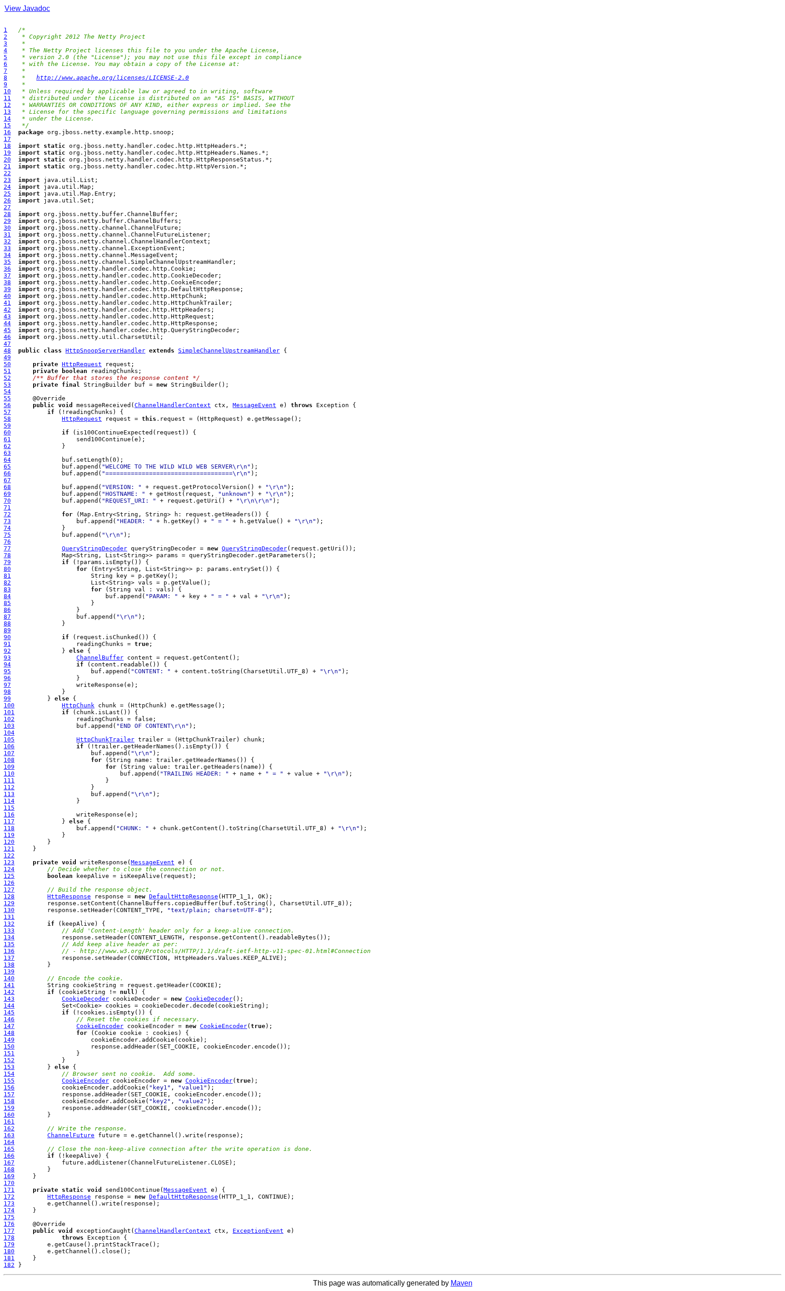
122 (9, 855)
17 (7, 139)
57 (7, 411)
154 (9, 1073)
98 (7, 691)
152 (9, 1060)
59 (7, 425)
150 (9, 1046)
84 (7, 596)
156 (9, 1087)
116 (9, 814)
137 (9, 957)
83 (7, 589)
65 (7, 466)
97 (7, 684)
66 (7, 473)
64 (7, 459)
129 (9, 903)
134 (9, 937)
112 (9, 787)
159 (9, 1107)
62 (7, 446)
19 (7, 152)
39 (7, 289)
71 (7, 507)
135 (9, 944)
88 (7, 623)
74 (7, 527)
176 (9, 1223)
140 (9, 978)
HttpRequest (82, 364)
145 (9, 1012)
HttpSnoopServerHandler (105, 350)
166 (9, 1155)
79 (7, 562)
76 (7, 541)
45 (7, 330)
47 (7, 343)
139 (9, 971)
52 (7, 377)
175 (9, 1217)
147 (9, 1026)
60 (7, 432)
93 (7, 657)
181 (9, 1258)
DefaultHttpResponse (183, 896)
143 (9, 998)
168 (9, 1169)
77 (7, 548)
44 (7, 323)
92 (7, 650)
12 (7, 104)
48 (7, 350)
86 (7, 609)
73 (7, 521)
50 (7, 364)
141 (9, 985)
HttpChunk (78, 705)
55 (7, 398)
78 (7, 555)
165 (9, 1148)
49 (7, 357)
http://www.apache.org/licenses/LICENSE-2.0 (112, 77)
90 (7, 637)
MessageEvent (254, 405)
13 (7, 111)
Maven (461, 1283)
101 (9, 712)
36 (7, 268)
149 (9, 1039)
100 (9, 705)
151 (9, 1053)
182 (9, 1264)
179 (9, 1244)
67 (7, 480)
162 (9, 1128)
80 (7, 568)
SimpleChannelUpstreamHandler (229, 350)
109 (9, 766)
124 (9, 869)
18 (7, 145)
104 (9, 732)
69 (7, 493)
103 (9, 725)
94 (7, 664)
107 (9, 753)
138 (9, 964)
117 (9, 821)
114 (9, 800)
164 (9, 1142)
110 (9, 773)
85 (7, 603)
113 (9, 794)
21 (7, 166)
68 (7, 487)
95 (7, 671)
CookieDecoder (85, 998)
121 (9, 848)
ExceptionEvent (258, 1230)
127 (9, 889)
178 (9, 1237)
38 (7, 282)
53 (7, 384)
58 (7, 418)
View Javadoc (27, 8)
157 (9, 1094)
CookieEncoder (100, 1026)
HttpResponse (69, 896)
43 (7, 316)
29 (7, 220)
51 (7, 371)
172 (9, 1196)
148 (9, 1032)
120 (9, 841)
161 (9, 1121)
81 (7, 575)
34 (7, 255)
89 (7, 630)
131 (9, 916)
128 (9, 896)
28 (7, 214)
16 (7, 132)
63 (7, 452)
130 (9, 910)
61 (7, 439)
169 (9, 1176)
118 (9, 828)
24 (7, 186)
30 (7, 227)
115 (9, 807)
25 (7, 193)
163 (9, 1135)
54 (7, 391)
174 (9, 1210)
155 (9, 1080)
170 (9, 1183)
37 (7, 275)
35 (7, 261)
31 (7, 234)
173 (9, 1203)
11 (7, 98)
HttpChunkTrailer (105, 739)
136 (9, 951)
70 (7, 500)
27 (7, 207)
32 (7, 241)
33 (7, 248)
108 (9, 759)
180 (9, 1251)
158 (9, 1101)
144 (9, 1005)
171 (9, 1189)
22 (7, 173)
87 (7, 616)
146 (9, 1019)
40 (7, 295)
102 (9, 719)
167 (9, 1162)
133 (9, 930)
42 (7, 309)
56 (7, 405)
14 (7, 118)
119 (9, 835)
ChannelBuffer (100, 657)
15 (7, 125)
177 (9, 1230)
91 (7, 643)
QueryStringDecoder (94, 548)
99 (7, 698)
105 (9, 739)
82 (7, 582)
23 (7, 180)
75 (7, 534)
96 (7, 678)
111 (9, 780)
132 (9, 923)
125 (9, 875)
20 (7, 159)
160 (9, 1114)
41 (7, 302)
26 (7, 200)
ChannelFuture (70, 1135)
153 (9, 1067)
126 (9, 882)
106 (9, 746)
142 (9, 991)
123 (9, 862)
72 (7, 514)
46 (7, 336)
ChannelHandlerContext (172, 405)
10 (7, 91)
